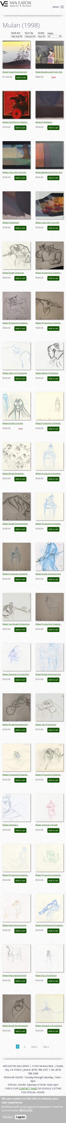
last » (46, 1046)
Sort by (29, 33)
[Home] (15, 3)
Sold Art (15, 33)
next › (34, 1046)
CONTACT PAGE (28, 1088)
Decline (8, 1117)
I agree (20, 1117)
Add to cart (21, 77)
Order (41, 33)
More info (25, 1110)
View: (50, 33)
